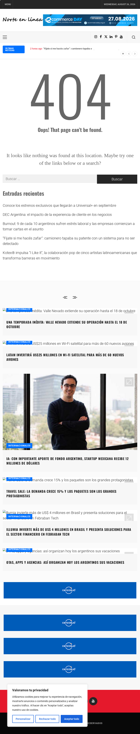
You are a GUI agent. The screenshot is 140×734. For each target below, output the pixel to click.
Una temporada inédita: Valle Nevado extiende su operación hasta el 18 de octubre (66, 324)
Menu (8, 4)
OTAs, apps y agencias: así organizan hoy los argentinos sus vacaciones (65, 562)
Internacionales (19, 309)
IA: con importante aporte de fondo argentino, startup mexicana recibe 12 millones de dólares (67, 460)
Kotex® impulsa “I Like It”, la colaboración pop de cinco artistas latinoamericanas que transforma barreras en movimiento (70, 255)
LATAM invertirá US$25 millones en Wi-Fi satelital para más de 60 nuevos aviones (65, 357)
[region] (47, 705)
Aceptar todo (71, 718)
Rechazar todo (47, 718)
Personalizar (23, 718)
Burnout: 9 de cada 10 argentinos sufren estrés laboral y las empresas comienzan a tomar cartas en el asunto (69, 226)
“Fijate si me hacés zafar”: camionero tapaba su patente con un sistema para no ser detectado (69, 241)
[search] (133, 37)
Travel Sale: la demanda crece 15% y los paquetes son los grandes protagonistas (61, 493)
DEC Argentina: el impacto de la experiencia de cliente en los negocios (57, 214)
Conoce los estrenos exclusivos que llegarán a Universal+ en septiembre (59, 205)
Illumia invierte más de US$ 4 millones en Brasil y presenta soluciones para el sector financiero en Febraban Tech (68, 531)
